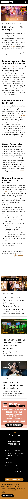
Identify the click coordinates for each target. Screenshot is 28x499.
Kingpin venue (19, 255)
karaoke (7, 191)
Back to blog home (8, 271)
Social (20, 336)
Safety (17, 465)
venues (13, 46)
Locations (8, 456)
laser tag (22, 170)
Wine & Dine (9, 458)
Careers (18, 471)
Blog (6, 468)
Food (21, 23)
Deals (7, 465)
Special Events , (12, 336)
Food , (17, 336)
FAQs (16, 468)
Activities (11, 293)
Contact (8, 450)
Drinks (16, 378)
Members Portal (14, 480)
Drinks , (18, 23)
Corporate (19, 453)
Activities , (14, 23)
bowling (12, 66)
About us (18, 463)
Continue (7, 496)
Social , (10, 23)
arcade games (6, 159)
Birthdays (18, 450)
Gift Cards (8, 463)
